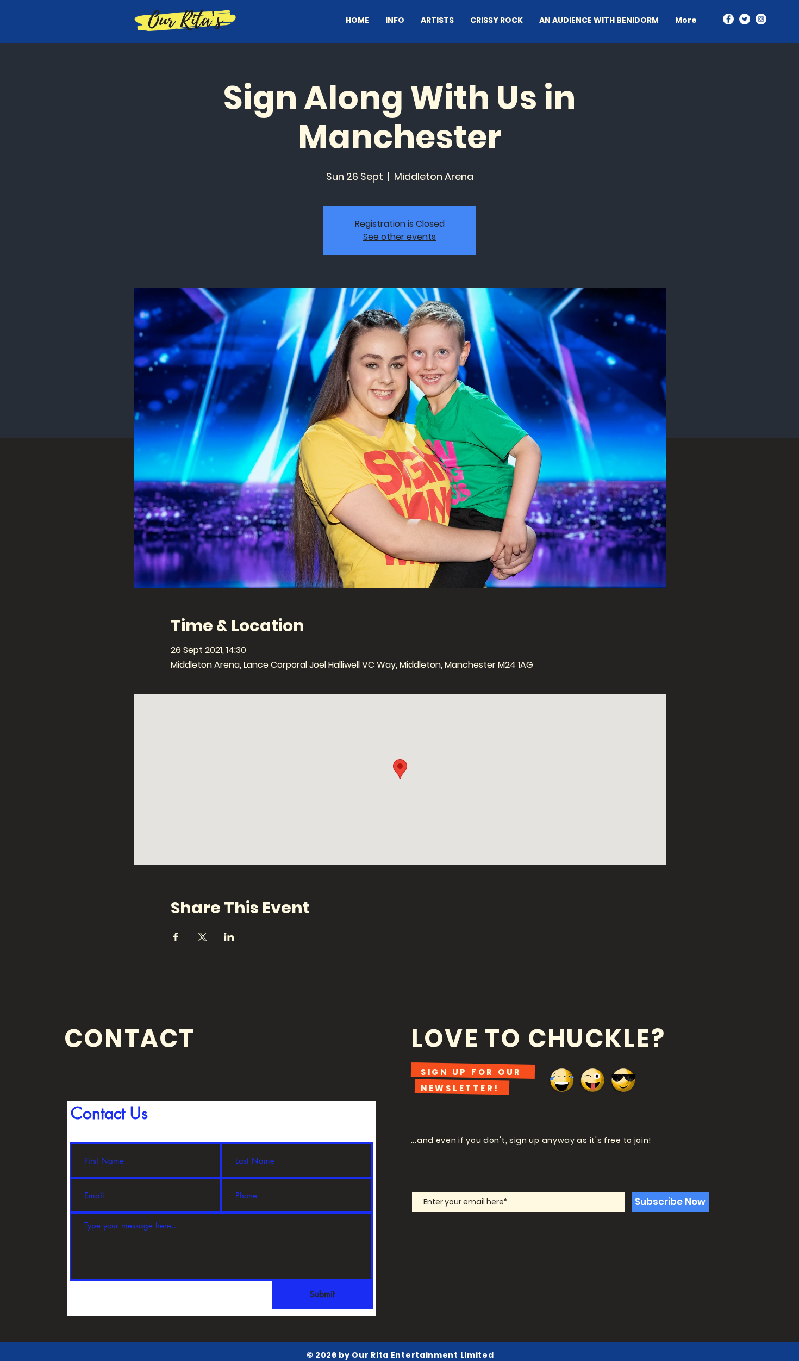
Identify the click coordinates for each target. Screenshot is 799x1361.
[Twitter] (744, 19)
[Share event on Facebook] (176, 937)
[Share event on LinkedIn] (229, 937)
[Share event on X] (202, 937)
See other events (399, 237)
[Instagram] (761, 19)
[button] (437, 20)
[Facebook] (728, 19)
